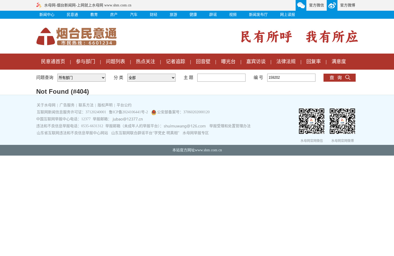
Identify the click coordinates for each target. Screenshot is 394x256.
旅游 (173, 15)
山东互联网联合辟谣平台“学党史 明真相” (145, 133)
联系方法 (86, 105)
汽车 (133, 15)
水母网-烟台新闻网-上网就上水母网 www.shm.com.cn (87, 5)
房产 (114, 15)
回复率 (313, 61)
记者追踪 (175, 61)
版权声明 (105, 105)
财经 (153, 15)
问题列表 (115, 61)
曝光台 (228, 61)
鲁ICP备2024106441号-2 (129, 112)
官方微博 (347, 5)
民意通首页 (53, 61)
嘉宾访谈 (256, 61)
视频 (233, 15)
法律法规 (286, 61)
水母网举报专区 (196, 133)
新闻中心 (46, 15)
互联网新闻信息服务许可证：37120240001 (71, 112)
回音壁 (203, 61)
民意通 (72, 15)
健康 (193, 15)
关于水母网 (47, 105)
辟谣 (213, 15)
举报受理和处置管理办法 (230, 126)
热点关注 (145, 61)
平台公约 (124, 105)
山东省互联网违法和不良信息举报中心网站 (72, 133)
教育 (94, 15)
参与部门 (85, 61)
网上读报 (287, 15)
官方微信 (316, 5)
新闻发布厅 (258, 15)
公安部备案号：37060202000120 (183, 112)
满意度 (339, 61)
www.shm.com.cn (208, 150)
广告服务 (67, 105)
